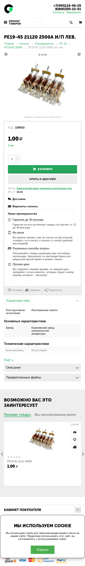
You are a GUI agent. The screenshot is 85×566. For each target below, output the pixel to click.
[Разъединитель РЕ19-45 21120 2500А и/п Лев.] (42, 86)
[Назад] (6, 55)
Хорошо (42, 549)
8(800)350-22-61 (68, 9)
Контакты (58, 12)
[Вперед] (79, 55)
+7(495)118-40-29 (67, 6)
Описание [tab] (13, 367)
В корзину (45, 169)
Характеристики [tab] (18, 300)
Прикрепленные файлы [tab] (23, 377)
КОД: (11, 127)
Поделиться (55, 290)
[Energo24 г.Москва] (9, 8)
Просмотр (75, 432)
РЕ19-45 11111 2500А (19, 461)
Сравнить (34, 290)
